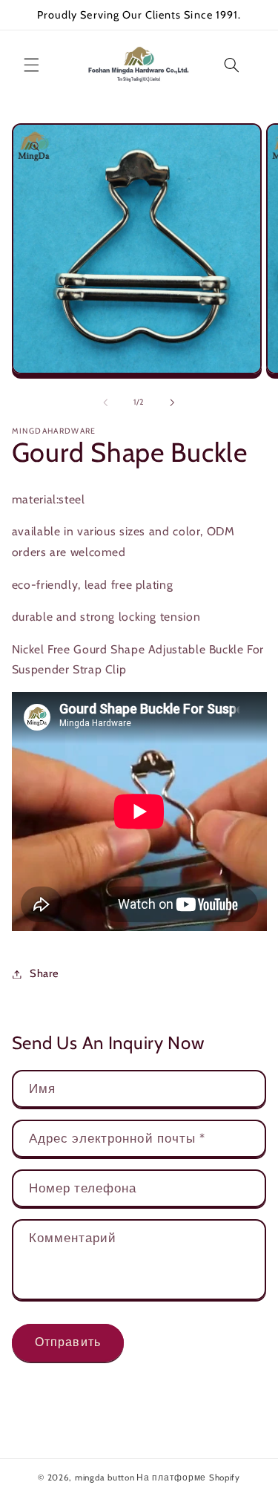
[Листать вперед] (172, 402)
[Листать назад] (105, 402)
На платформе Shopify (188, 1477)
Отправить (67, 1342)
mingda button (105, 1477)
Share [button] (44, 973)
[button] (31, 65)
